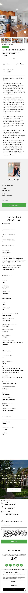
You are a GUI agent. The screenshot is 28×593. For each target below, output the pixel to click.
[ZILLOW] (21, 565)
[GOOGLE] (17, 565)
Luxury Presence (18, 569)
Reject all (14, 581)
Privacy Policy (7, 536)
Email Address (6, 525)
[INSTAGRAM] (10, 565)
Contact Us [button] (14, 489)
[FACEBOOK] (6, 565)
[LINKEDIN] (14, 565)
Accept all (14, 589)
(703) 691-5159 (6, 190)
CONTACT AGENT (14, 205)
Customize (14, 585)
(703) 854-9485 (9, 508)
